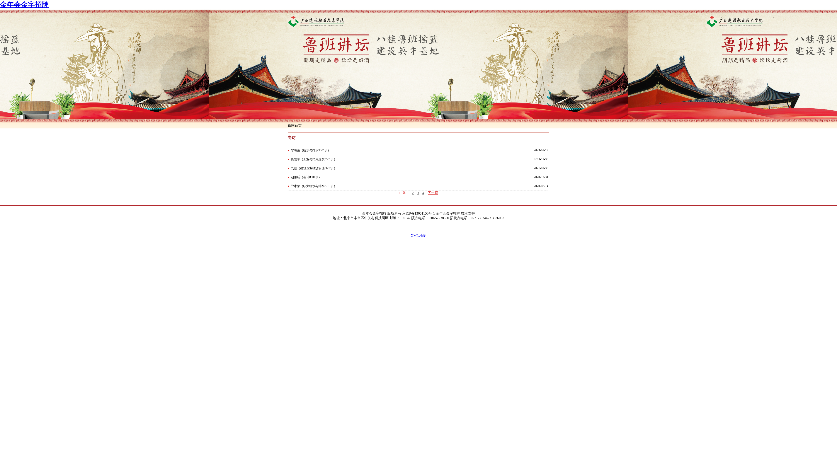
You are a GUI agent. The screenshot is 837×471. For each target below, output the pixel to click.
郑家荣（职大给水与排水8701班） (314, 186)
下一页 (433, 193)
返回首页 (295, 126)
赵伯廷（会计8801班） (306, 177)
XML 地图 (418, 235)
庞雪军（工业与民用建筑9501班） (314, 159)
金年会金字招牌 (24, 5)
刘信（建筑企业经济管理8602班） (314, 168)
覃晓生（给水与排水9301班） (311, 150)
